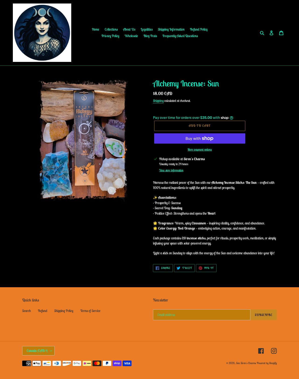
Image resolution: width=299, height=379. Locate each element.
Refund (42, 310)
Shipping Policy (63, 310)
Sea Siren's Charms (246, 363)
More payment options (200, 150)
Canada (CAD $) (37, 350)
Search (26, 310)
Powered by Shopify (267, 363)
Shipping (158, 101)
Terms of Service (90, 310)
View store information (171, 170)
